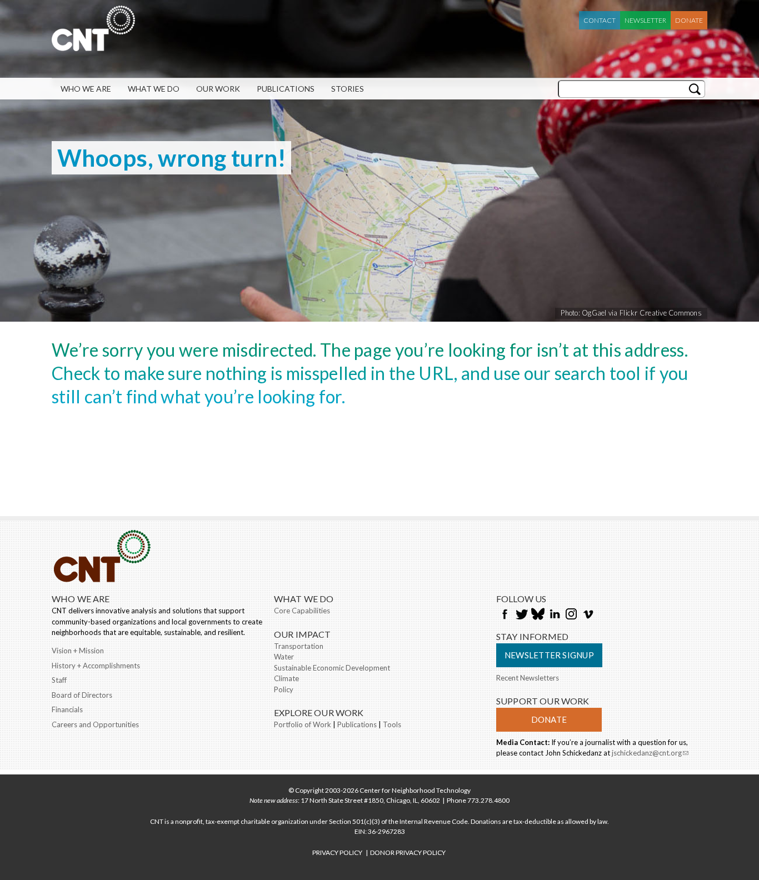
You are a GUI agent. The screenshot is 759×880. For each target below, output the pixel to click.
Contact (599, 20)
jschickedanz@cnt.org (650, 753)
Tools (392, 724)
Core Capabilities (302, 610)
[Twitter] (521, 615)
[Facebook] (504, 615)
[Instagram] (571, 615)
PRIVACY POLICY (337, 852)
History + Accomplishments (96, 665)
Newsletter (645, 20)
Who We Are (86, 88)
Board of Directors (82, 695)
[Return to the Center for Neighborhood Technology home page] (93, 45)
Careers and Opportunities (95, 724)
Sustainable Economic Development (332, 667)
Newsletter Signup (549, 655)
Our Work (218, 88)
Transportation (298, 646)
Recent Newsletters (527, 677)
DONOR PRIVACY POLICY (408, 852)
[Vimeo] (588, 615)
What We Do (153, 88)
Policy (283, 689)
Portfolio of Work (302, 724)
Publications (285, 88)
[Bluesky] (538, 615)
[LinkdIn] (554, 615)
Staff (59, 680)
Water (284, 656)
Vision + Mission (78, 650)
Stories (347, 88)
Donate (689, 20)
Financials (67, 709)
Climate (286, 678)
